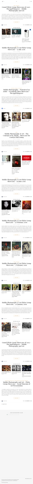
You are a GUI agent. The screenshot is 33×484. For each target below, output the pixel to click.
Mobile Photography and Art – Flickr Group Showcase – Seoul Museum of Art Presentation (16, 384)
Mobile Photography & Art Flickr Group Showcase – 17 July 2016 (16, 48)
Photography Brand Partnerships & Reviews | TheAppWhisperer (9, 480)
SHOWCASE (17, 5)
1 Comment (18, 183)
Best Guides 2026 (5, 479)
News (14, 5)
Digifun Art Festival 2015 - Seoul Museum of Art (13, 380)
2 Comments (18, 306)
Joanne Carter (5, 24)
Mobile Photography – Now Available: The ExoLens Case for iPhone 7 (26, 40)
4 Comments (18, 139)
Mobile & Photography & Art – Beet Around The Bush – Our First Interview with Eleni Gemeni (16, 171)
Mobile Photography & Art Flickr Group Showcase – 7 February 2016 (16, 264)
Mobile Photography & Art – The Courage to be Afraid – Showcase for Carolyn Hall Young (16, 135)
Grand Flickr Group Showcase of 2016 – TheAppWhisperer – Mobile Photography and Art (16, 9)
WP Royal (7, 482)
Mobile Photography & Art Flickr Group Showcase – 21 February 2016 (16, 221)
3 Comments (18, 51)
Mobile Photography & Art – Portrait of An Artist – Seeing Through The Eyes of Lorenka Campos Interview (6, 125)
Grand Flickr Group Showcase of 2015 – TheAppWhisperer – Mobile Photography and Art (16, 344)
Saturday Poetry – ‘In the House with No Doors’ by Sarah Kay (6, 37)
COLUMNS (12, 88)
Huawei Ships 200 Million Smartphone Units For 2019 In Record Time (26, 163)
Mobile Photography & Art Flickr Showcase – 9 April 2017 (26, 212)
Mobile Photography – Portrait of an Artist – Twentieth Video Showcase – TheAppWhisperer (16, 91)
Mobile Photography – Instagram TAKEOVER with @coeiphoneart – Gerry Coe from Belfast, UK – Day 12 (16, 332)
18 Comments (18, 347)
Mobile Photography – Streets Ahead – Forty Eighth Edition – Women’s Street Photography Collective (16, 125)
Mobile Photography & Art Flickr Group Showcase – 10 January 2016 (16, 303)
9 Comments (18, 12)
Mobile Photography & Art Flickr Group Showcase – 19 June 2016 (16, 180)
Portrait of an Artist (18, 88)
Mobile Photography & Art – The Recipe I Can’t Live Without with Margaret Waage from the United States (16, 254)
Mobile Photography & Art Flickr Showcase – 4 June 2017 (26, 256)
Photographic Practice (10, 479)
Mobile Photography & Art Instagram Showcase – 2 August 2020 (26, 82)
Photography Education (16, 479)
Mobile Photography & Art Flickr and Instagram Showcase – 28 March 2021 (16, 76)
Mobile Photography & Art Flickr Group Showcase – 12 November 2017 (16, 209)
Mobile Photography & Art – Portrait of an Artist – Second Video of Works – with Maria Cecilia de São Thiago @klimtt (16, 294)
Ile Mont (4, 108)
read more (16, 105)
